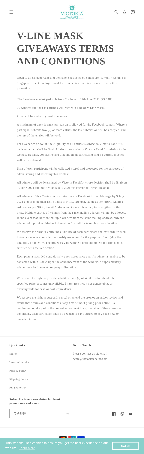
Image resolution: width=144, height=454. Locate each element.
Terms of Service (19, 362)
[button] (11, 12)
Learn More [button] (27, 448)
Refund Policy (17, 387)
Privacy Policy (17, 370)
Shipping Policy (18, 379)
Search (13, 353)
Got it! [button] (125, 445)
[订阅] (68, 413)
